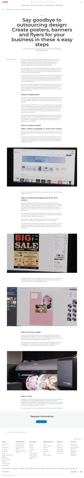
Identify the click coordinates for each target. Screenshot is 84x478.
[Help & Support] (63, 5)
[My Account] (81, 2)
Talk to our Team (41, 421)
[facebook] (72, 471)
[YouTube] (81, 471)
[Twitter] (78, 471)
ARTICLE (42, 15)
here (61, 408)
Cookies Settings (72, 468)
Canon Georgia (5, 471)
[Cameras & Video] (29, 5)
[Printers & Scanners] (44, 5)
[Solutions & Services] (54, 5)
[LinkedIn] (75, 471)
